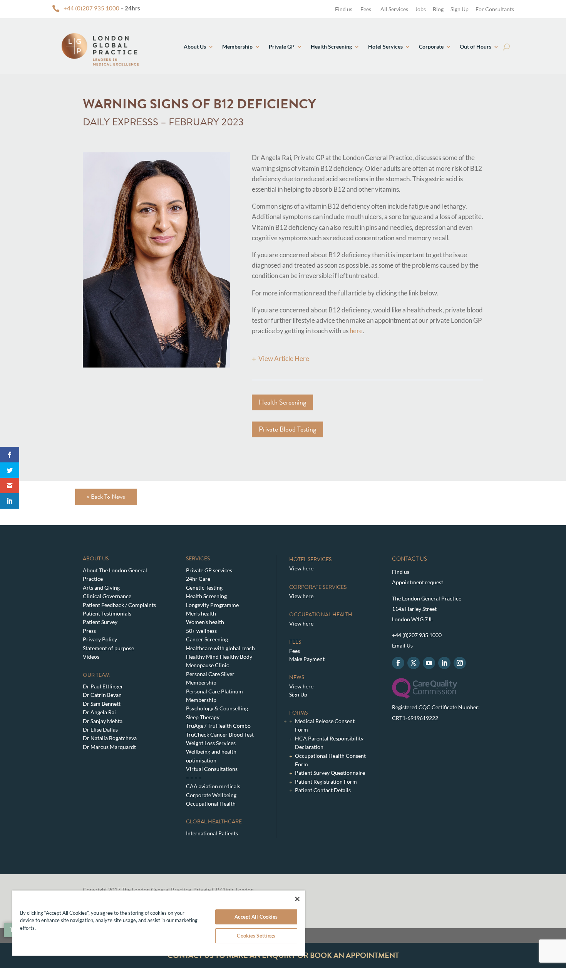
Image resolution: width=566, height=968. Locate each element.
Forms (298, 713)
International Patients (212, 833)
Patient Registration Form (326, 781)
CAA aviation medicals (213, 786)
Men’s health (201, 613)
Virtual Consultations (212, 769)
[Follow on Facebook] (398, 663)
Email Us (402, 645)
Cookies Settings (256, 936)
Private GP (282, 46)
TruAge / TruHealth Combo (218, 725)
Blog (438, 9)
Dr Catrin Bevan (102, 694)
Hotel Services (385, 46)
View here (301, 568)
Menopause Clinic (207, 665)
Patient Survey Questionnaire (330, 772)
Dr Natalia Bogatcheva (110, 738)
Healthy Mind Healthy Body (219, 656)
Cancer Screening (207, 639)
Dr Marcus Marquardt (109, 747)
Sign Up (459, 9)
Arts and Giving (101, 587)
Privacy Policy (100, 639)
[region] (158, 923)
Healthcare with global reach (220, 648)
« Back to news (106, 496)
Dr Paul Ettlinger (103, 686)
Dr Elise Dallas (100, 729)
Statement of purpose (108, 648)
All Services (394, 9)
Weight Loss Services (211, 743)
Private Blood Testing (287, 429)
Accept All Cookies (256, 917)
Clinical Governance (107, 596)
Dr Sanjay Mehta (102, 721)
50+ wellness (201, 630)
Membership (237, 46)
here (356, 331)
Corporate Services (318, 587)
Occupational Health (211, 803)
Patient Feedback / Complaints (119, 605)
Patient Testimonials (107, 613)
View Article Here (283, 358)
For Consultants (495, 9)
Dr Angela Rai (99, 712)
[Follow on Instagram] (460, 663)
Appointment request (417, 582)
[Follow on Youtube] (429, 663)
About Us (195, 46)
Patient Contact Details (323, 790)
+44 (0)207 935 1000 (91, 8)
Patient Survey (100, 622)
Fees (365, 9)
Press (89, 630)
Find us (343, 9)
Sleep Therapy (202, 717)
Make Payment (307, 659)
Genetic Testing (204, 587)
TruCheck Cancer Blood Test (220, 734)
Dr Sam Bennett (102, 703)
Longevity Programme (212, 605)
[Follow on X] (413, 663)
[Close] (297, 899)
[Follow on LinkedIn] (444, 663)
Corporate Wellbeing (211, 795)
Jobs (420, 9)
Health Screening (331, 46)
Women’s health (205, 622)
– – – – (194, 777)
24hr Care (198, 578)
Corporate (431, 46)
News (296, 677)
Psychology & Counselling (217, 708)
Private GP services (209, 570)
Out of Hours (475, 46)
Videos (91, 656)
